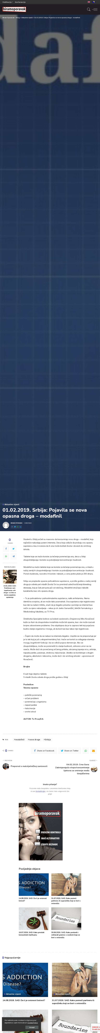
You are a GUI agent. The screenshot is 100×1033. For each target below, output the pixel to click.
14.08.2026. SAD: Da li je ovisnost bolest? (24, 1000)
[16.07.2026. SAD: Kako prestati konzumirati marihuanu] (34, 918)
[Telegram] (13, 556)
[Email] (93, 750)
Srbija (48, 739)
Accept (32, 1027)
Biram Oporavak (16, 523)
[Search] (88, 9)
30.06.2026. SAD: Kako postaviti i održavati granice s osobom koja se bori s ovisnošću (65, 935)
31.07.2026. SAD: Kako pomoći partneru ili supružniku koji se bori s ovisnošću (65, 901)
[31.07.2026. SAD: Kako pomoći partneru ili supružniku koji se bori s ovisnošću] (66, 884)
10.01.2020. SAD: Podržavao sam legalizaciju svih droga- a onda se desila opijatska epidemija (10, 591)
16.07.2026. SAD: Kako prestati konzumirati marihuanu (31, 933)
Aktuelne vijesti (12, 504)
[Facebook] (12, 527)
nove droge (34, 739)
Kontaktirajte (40, 791)
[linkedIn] (20, 527)
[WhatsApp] (17, 527)
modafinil (19, 739)
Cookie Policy (32, 1023)
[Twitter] (15, 527)
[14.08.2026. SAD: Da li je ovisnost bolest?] (34, 884)
